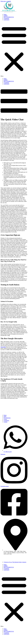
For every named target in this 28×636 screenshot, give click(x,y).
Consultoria (6, 18)
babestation (3, 347)
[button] (14, 49)
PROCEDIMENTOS (9, 17)
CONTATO (6, 19)
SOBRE (6, 15)
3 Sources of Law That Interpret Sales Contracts (15, 562)
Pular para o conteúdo (6, 1)
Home (5, 14)
